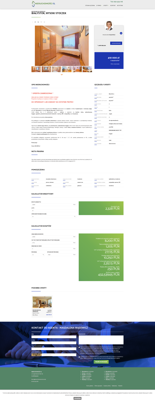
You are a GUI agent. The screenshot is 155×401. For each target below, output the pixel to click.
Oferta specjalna (98, 386)
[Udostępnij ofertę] (44, 22)
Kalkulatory (114, 386)
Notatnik (120, 386)
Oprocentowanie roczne (38, 214)
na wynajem (88, 372)
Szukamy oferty (107, 386)
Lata (32, 208)
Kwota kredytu (36, 202)
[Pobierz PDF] (38, 22)
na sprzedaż (111, 372)
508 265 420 (102, 45)
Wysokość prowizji (52, 252)
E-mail (33, 340)
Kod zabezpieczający (37, 352)
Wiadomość (82, 334)
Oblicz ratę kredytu (115, 64)
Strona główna (89, 386)
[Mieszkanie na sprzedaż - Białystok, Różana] (42, 306)
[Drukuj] (35, 22)
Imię (32, 334)
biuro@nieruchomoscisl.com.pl (38, 379)
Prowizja (34, 252)
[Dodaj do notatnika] (41, 22)
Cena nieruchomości (37, 234)
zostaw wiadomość (116, 43)
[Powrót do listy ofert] (32, 22)
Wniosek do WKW (36, 246)
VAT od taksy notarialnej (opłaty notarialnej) (45, 240)
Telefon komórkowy (37, 346)
